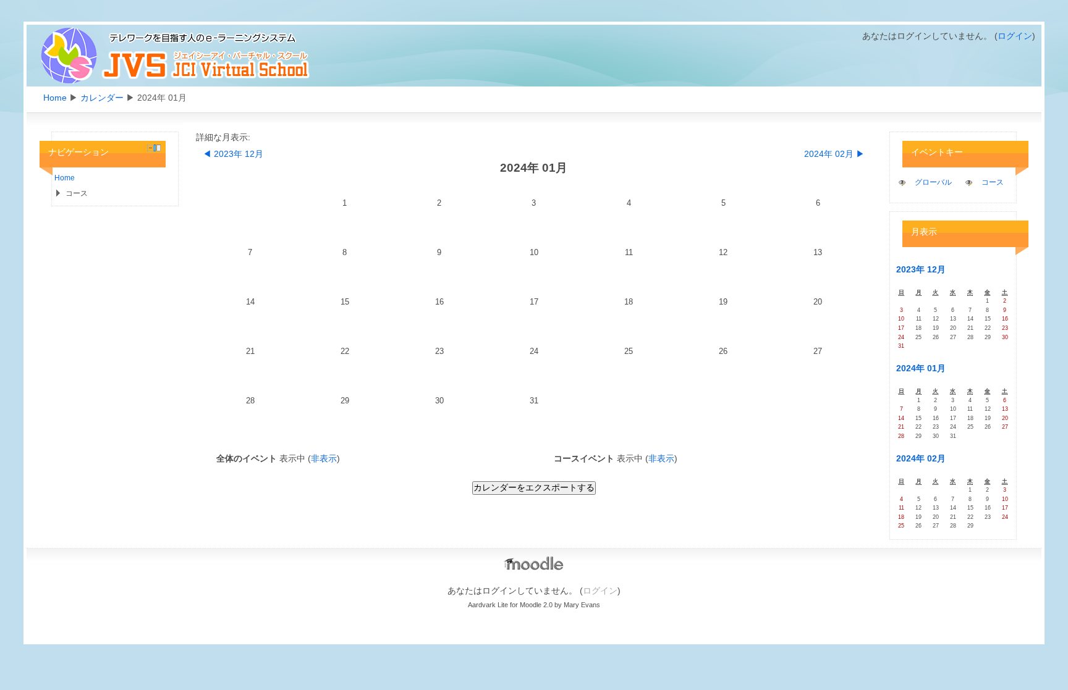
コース (992, 182)
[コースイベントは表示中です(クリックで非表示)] (968, 182)
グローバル (933, 182)
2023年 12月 (921, 269)
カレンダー (102, 98)
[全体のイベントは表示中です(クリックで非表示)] (902, 182)
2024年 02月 (921, 458)
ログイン (1015, 36)
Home (55, 98)
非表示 (324, 458)
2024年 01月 (921, 368)
